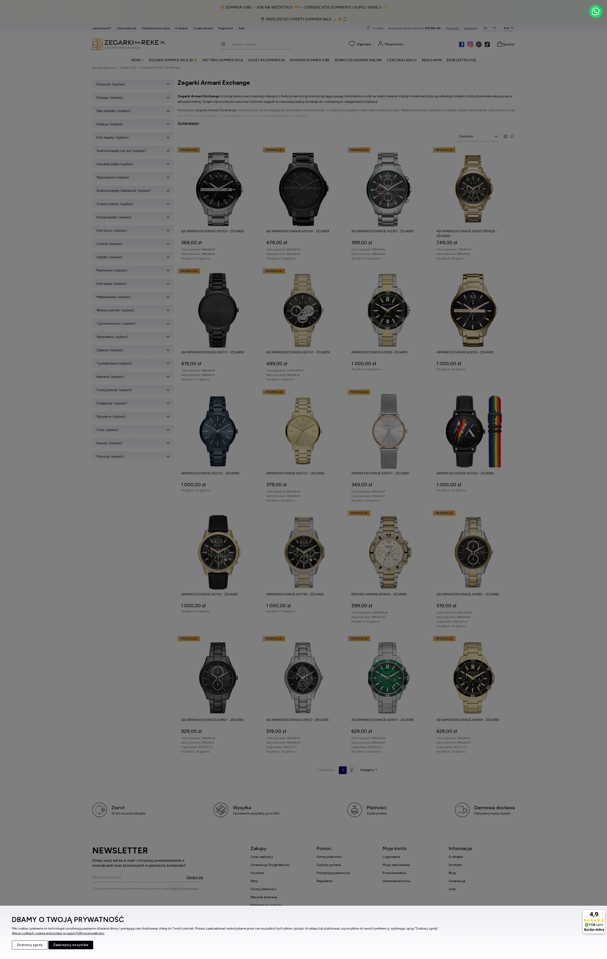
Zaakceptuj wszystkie (70, 945)
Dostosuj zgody (30, 945)
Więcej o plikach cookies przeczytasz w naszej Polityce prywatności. (58, 933)
